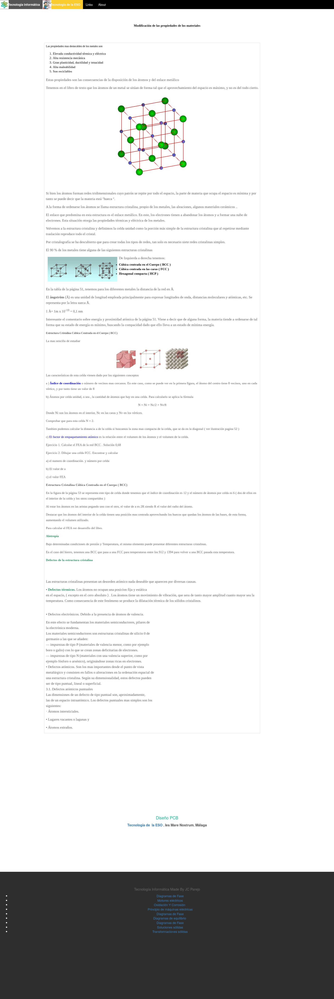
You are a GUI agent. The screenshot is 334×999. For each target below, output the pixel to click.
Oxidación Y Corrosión (170, 904)
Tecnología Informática (22, 4)
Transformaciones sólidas (170, 931)
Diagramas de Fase (170, 896)
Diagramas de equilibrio (170, 918)
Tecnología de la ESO (63, 4)
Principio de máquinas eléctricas (170, 909)
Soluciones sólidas (170, 927)
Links (89, 4)
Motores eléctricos (170, 900)
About (102, 4)
